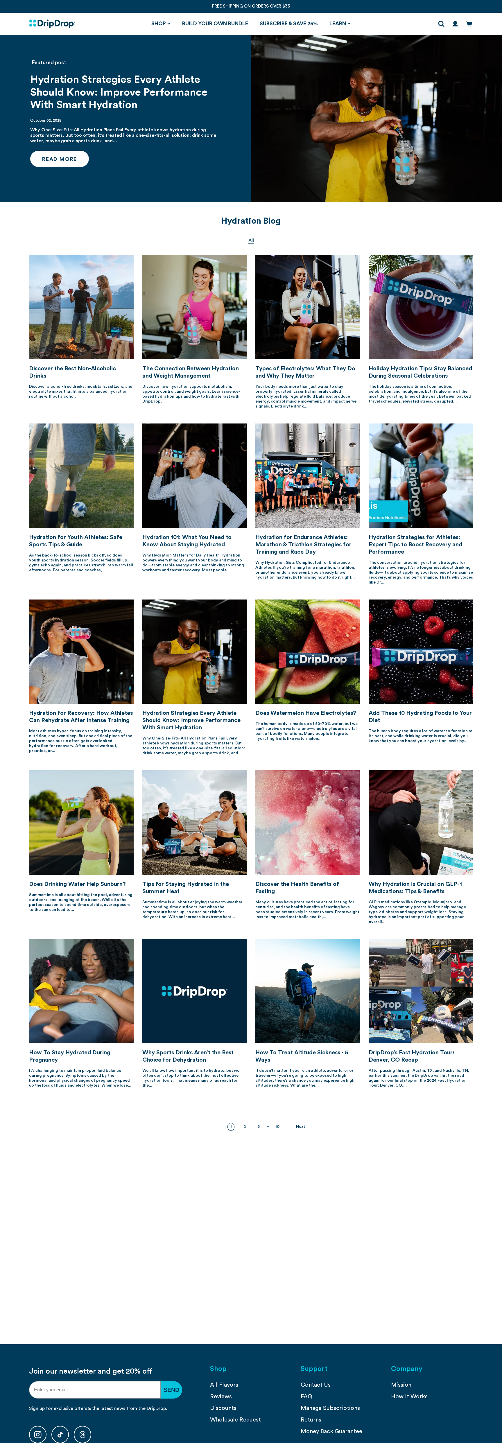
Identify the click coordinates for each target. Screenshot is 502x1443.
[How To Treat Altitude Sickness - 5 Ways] (307, 991)
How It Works (409, 1396)
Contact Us (316, 1385)
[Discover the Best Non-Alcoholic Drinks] (81, 307)
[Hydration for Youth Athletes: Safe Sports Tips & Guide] (81, 475)
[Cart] (469, 24)
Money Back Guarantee (331, 1431)
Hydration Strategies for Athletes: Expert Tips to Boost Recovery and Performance (415, 544)
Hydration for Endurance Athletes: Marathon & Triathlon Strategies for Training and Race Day (303, 544)
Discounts (223, 1408)
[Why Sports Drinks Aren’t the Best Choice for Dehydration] (194, 991)
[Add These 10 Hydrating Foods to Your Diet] (421, 652)
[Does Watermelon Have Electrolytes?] (307, 652)
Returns (311, 1420)
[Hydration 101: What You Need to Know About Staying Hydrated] (194, 475)
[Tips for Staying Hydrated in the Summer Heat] (194, 822)
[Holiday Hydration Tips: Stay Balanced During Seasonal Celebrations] (421, 307)
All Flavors (224, 1385)
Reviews (221, 1396)
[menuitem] (251, 1385)
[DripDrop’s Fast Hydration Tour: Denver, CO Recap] (421, 991)
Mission (401, 1385)
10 (277, 1127)
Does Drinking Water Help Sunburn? (77, 884)
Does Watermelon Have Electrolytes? (305, 713)
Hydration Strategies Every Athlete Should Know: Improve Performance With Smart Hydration (118, 92)
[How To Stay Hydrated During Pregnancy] (81, 991)
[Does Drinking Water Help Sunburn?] (81, 822)
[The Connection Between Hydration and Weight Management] (194, 307)
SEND (171, 1390)
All (251, 240)
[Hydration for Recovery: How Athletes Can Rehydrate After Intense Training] (81, 652)
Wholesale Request (235, 1420)
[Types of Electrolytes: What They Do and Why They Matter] (307, 307)
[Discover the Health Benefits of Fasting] (307, 822)
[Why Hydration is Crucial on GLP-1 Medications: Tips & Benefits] (421, 822)
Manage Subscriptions (330, 1408)
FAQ (306, 1396)
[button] (161, 23)
